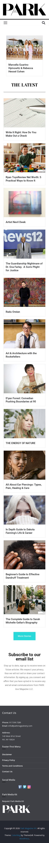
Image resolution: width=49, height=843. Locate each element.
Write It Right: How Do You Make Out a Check (21, 134)
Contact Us (7, 771)
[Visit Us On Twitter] (24, 786)
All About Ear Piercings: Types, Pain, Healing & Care (24, 486)
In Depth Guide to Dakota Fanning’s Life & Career (20, 531)
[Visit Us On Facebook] (20, 786)
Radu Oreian (13, 311)
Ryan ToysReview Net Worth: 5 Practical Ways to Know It (23, 179)
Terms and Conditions (12, 766)
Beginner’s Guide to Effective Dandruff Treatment (22, 576)
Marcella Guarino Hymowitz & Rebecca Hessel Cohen (20, 68)
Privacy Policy (8, 760)
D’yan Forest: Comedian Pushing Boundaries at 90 (21, 400)
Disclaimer (7, 754)
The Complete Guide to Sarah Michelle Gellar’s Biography (23, 621)
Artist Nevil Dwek (16, 222)
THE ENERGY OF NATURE (20, 443)
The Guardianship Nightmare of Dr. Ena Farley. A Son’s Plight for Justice (24, 267)
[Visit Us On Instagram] (29, 786)
